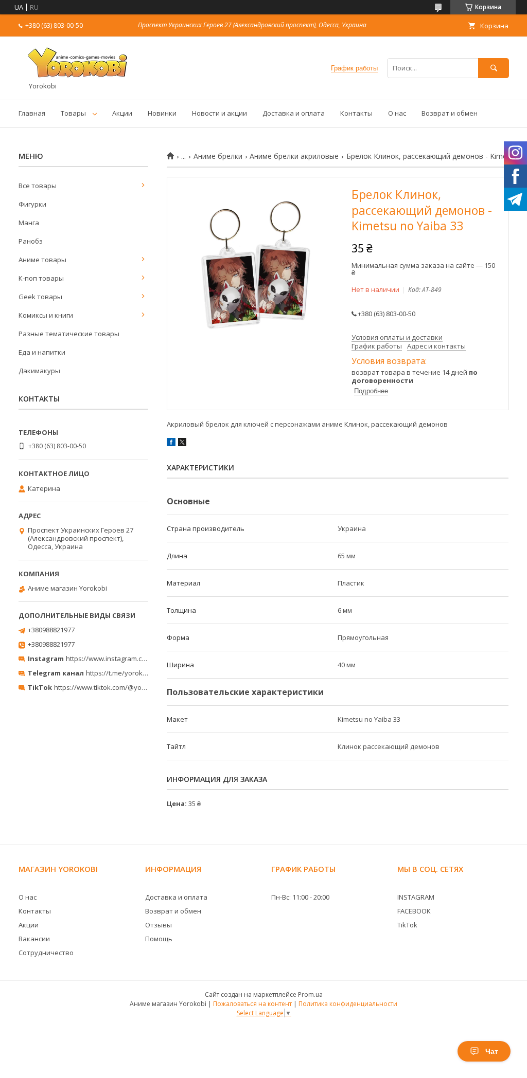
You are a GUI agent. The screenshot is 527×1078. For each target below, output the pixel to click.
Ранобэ (31, 241)
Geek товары (40, 296)
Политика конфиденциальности (347, 1003)
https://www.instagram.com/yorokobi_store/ (135, 658)
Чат (491, 1051)
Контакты (356, 113)
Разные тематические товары (69, 333)
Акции (122, 113)
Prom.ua (310, 994)
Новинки (162, 113)
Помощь (158, 938)
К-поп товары (41, 278)
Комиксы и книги (46, 315)
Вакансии (34, 938)
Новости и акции (219, 113)
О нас (397, 113)
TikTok (407, 924)
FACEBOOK (414, 911)
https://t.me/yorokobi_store (129, 673)
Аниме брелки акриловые (294, 156)
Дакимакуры (39, 370)
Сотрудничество (46, 952)
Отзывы (158, 924)
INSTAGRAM (415, 897)
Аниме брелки (218, 156)
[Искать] (493, 68)
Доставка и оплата (293, 113)
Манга (29, 222)
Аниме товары (42, 259)
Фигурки (32, 204)
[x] (182, 443)
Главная (32, 113)
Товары (73, 113)
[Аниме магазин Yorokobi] (80, 77)
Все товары (38, 185)
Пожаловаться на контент (252, 1003)
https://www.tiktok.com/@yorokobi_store (117, 687)
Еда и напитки (42, 352)
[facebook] (171, 443)
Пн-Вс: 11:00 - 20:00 (300, 897)
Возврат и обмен (449, 113)
